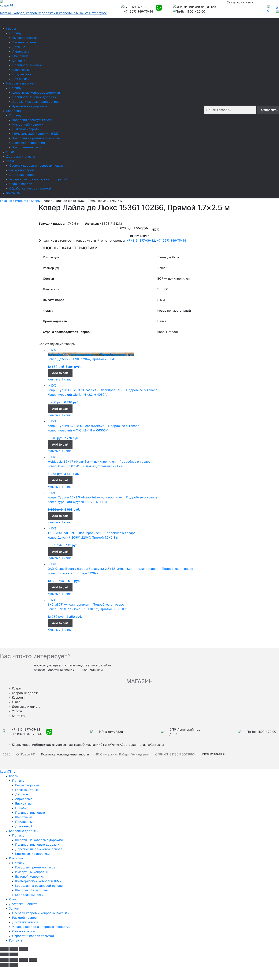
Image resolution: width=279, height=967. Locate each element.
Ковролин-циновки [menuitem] (29, 895)
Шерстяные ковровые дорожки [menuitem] (39, 840)
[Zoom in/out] (23, 949)
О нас (10, 152)
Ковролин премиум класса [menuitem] (35, 867)
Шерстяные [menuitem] (23, 817)
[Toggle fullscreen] (13, 949)
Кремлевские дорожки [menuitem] (32, 854)
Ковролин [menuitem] (16, 858)
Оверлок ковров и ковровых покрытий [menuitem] (41, 913)
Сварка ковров (20, 184)
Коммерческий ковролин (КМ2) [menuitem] (39, 881)
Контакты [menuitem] (16, 940)
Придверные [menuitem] (24, 822)
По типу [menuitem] (18, 780)
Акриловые (20, 51)
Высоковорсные (24, 38)
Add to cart (60, 373)
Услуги (11, 161)
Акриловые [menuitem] (23, 799)
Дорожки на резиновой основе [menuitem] (38, 849)
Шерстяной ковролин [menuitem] (31, 890)
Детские (18, 47)
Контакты (13, 193)
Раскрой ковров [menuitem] (24, 917)
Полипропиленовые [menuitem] (30, 812)
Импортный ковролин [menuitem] (31, 872)
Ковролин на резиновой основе (36, 138)
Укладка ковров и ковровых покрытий (38, 179)
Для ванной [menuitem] (23, 826)
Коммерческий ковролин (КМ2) (36, 133)
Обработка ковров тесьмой (30, 188)
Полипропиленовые (27, 65)
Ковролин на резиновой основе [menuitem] (39, 885)
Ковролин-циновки (26, 147)
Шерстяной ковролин (28, 143)
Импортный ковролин (28, 124)
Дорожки (43, 745)
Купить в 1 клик (59, 379)
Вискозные (20, 56)
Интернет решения (214, 753)
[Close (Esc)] (4, 949)
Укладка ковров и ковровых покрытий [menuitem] (41, 927)
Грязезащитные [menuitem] (27, 790)
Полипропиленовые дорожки (34, 97)
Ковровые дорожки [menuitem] (24, 831)
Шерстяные (21, 70)
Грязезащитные (24, 42)
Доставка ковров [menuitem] (25, 922)
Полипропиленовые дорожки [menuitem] (37, 844)
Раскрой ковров (21, 170)
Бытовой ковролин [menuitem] (29, 876)
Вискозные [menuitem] (23, 803)
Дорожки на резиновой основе (35, 101)
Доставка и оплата (20, 156)
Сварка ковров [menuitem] (23, 931)
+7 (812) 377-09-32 (140, 240)
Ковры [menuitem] (14, 776)
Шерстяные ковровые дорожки (36, 92)
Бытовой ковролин (26, 129)
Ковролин (13, 111)
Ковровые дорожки (21, 83)
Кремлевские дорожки (29, 106)
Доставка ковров (22, 175)
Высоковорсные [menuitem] (27, 785)
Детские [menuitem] (21, 794)
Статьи (105, 745)
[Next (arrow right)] (13, 954)
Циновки (18, 60)
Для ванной (21, 79)
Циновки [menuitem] (21, 808)
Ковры (11, 28)
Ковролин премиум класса (32, 120)
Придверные (21, 74)
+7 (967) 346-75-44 (171, 240)
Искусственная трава (66, 745)
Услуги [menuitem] (14, 908)
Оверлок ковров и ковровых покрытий (39, 165)
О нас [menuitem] (13, 899)
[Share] (13, 960)
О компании (91, 745)
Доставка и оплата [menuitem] (23, 904)
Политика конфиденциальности (65, 754)
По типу (15, 33)
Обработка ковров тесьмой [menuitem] (33, 936)
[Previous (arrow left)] (4, 954)
